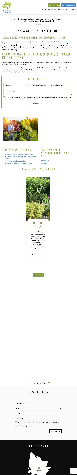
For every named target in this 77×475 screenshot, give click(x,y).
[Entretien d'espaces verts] (38, 219)
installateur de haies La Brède (16, 161)
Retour (38, 25)
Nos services (52, 10)
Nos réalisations (63, 10)
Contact (73, 10)
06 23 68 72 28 (55, 5)
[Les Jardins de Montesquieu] (6, 7)
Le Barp (44, 163)
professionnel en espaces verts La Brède (20, 154)
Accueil (43, 10)
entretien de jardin (37, 44)
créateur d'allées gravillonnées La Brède (19, 163)
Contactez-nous (6, 68)
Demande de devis (68, 5)
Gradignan (45, 161)
